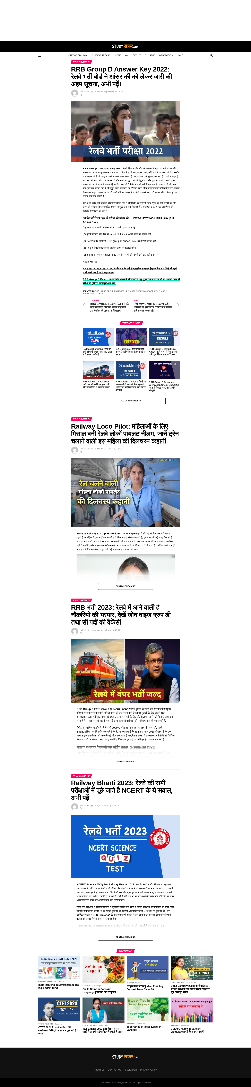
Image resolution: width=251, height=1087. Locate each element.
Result (137, 55)
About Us (99, 1070)
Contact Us (114, 1070)
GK (126, 55)
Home (118, 55)
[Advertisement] (125, 20)
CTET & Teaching (77, 55)
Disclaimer (130, 1070)
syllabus (150, 55)
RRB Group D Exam (93, 294)
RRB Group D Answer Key (115, 291)
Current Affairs (101, 55)
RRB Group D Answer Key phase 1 (149, 291)
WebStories (166, 55)
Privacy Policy (148, 1070)
